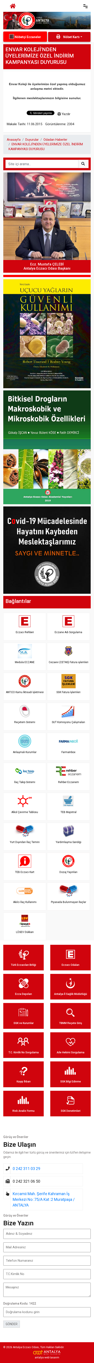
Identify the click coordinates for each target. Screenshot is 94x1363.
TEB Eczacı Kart (24, 872)
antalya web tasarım (47, 1357)
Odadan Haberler (55, 140)
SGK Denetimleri (70, 1110)
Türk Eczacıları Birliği (23, 964)
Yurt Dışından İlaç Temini (25, 842)
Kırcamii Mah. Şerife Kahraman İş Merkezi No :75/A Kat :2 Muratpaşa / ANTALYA (44, 1199)
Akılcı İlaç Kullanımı (25, 902)
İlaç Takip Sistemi (24, 782)
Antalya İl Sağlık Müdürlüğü (70, 994)
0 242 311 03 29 (26, 1168)
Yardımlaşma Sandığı (68, 842)
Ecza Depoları (23, 994)
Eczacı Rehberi (25, 632)
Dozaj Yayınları (68, 872)
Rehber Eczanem (68, 782)
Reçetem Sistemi (24, 722)
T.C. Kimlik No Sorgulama (24, 1052)
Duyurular (32, 140)
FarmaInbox (68, 752)
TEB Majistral (69, 812)
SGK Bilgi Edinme (70, 1081)
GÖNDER (11, 1324)
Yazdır (65, 114)
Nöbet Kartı (71, 37)
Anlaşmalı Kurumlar (25, 752)
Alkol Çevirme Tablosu (24, 812)
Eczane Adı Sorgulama (68, 632)
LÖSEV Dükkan (25, 932)
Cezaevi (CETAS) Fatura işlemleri (68, 662)
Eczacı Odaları (70, 964)
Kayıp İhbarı (24, 1081)
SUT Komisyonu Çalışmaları (68, 722)
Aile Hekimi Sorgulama (70, 1052)
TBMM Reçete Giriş (70, 1023)
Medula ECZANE (25, 662)
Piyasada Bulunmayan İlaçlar (68, 902)
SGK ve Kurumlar (24, 1023)
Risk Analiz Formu (23, 1110)
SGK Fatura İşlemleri (68, 692)
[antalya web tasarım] (47, 1352)
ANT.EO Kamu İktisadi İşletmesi (25, 692)
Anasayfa (14, 140)
